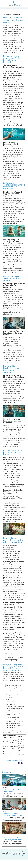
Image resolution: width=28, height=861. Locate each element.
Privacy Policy (23, 855)
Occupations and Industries (14, 760)
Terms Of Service (13, 855)
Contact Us (5, 855)
